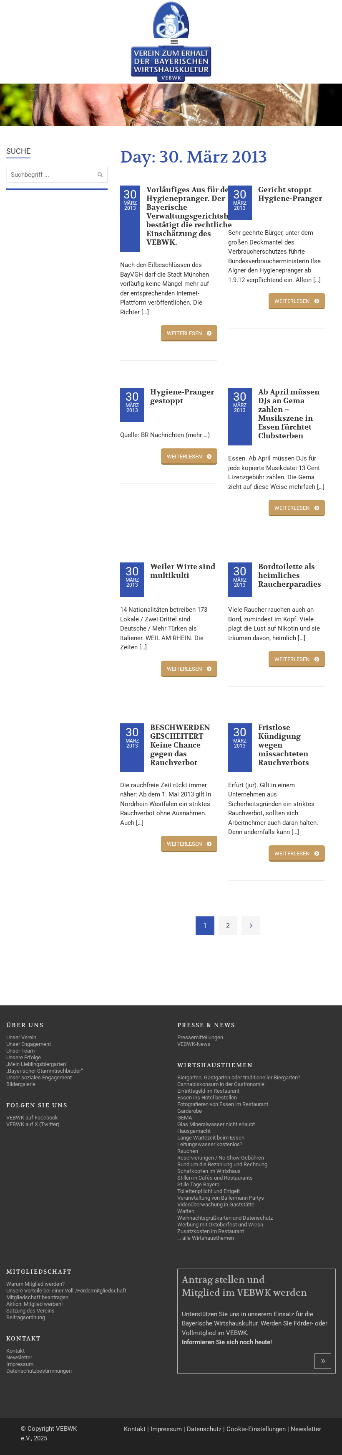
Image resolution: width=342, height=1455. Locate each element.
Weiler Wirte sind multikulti (182, 571)
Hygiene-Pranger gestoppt (182, 396)
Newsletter (306, 1429)
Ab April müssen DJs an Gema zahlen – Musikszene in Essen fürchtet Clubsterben (288, 414)
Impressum (166, 1429)
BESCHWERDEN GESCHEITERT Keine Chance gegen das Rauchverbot (180, 745)
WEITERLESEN (184, 333)
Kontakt (135, 1429)
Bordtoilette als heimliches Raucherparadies (289, 575)
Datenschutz (204, 1429)
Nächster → (250, 925)
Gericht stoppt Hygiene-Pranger (290, 194)
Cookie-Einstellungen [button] (256, 1429)
